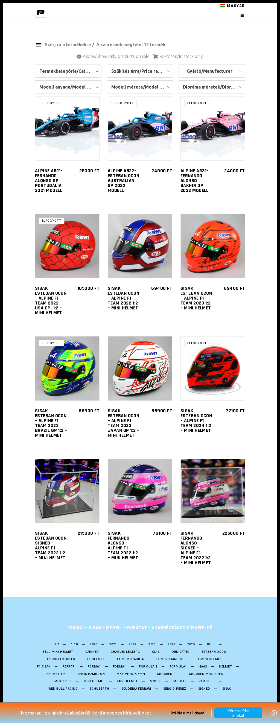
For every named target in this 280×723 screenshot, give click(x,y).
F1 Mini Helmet (209, 659)
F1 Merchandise (170, 659)
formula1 (178, 666)
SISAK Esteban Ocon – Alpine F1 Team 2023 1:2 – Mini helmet (196, 298)
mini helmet (94, 681)
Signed (204, 688)
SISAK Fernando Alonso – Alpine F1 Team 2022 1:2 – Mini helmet (123, 545)
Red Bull (207, 681)
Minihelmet (127, 681)
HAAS (203, 666)
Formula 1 (148, 666)
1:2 (56, 644)
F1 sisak (44, 666)
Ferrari (69, 666)
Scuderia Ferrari (136, 688)
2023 (152, 644)
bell (211, 644)
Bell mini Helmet (58, 652)
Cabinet (92, 652)
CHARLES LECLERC (125, 652)
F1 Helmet (96, 659)
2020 (93, 644)
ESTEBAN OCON (214, 652)
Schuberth (99, 688)
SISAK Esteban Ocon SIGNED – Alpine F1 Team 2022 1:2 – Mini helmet (50, 545)
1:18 (74, 644)
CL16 (156, 652)
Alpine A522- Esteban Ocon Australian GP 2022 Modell (123, 181)
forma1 (94, 666)
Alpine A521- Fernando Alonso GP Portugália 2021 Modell (48, 181)
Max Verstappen (131, 674)
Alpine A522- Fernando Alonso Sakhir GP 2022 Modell (194, 181)
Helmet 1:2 (55, 674)
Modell (180, 681)
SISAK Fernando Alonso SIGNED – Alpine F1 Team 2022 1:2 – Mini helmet (195, 548)
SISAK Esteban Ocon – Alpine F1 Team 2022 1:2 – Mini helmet (123, 298)
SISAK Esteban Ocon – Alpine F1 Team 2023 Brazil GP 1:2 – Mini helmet (51, 423)
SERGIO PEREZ (174, 688)
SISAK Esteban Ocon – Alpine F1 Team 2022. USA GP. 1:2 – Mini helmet (50, 300)
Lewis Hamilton (91, 674)
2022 (132, 644)
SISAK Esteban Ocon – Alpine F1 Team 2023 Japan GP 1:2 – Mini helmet (123, 423)
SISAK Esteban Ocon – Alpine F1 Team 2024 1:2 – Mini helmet (196, 421)
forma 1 (120, 666)
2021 (113, 644)
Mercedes (63, 681)
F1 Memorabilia (130, 659)
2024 (171, 644)
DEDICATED (180, 652)
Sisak (226, 688)
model (155, 681)
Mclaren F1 (167, 674)
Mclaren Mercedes (206, 674)
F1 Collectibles (61, 659)
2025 (191, 644)
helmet (225, 666)
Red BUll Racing (63, 688)
